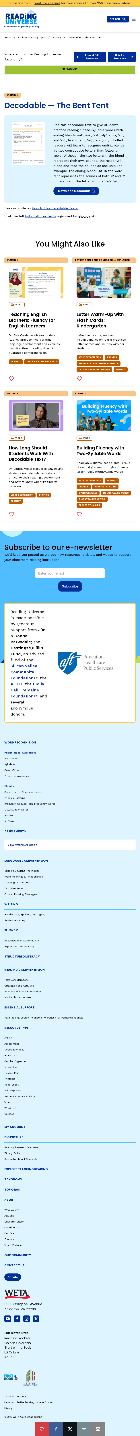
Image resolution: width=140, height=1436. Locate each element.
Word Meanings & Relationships (23, 876)
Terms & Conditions (15, 1396)
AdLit (8, 1357)
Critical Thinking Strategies (20, 894)
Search (115, 19)
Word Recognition (20, 742)
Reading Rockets (17, 1338)
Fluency (56, 37)
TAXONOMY (13, 1179)
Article (8, 1037)
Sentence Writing (14, 920)
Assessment (11, 1043)
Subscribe (70, 586)
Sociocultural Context (17, 997)
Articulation (11, 758)
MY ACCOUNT (14, 1127)
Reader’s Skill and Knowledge (22, 991)
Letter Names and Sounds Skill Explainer (102, 260)
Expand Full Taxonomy (92, 57)
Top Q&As (12, 1189)
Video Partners (13, 1245)
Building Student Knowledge (22, 870)
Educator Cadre (14, 1221)
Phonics (12, 393)
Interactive (10, 1067)
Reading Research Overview (21, 1147)
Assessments (15, 831)
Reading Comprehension (24, 970)
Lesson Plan (11, 1072)
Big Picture (13, 1137)
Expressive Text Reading (19, 946)
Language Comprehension (26, 861)
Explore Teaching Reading (26, 1169)
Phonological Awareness (20, 752)
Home (7, 37)
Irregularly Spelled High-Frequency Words (29, 803)
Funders (9, 1239)
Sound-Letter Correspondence (23, 792)
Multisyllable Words (16, 809)
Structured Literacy (22, 956)
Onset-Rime (11, 770)
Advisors (9, 1215)
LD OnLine (11, 1352)
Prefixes (9, 815)
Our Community (17, 1255)
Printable (9, 1078)
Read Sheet (11, 1084)
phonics (84, 216)
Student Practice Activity (19, 1096)
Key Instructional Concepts (21, 1158)
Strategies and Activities (19, 985)
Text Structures (13, 888)
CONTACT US (14, 1265)
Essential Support (19, 1007)
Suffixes (9, 821)
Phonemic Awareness (17, 776)
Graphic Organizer (15, 1061)
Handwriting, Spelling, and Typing (24, 914)
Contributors (12, 1227)
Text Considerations (16, 979)
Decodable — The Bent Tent (85, 37)
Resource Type (16, 1028)
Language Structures (17, 882)
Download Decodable (75, 192)
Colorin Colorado (17, 1343)
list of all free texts (40, 216)
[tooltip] (42, 1429)
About (9, 1200)
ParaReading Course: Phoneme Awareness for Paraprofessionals (43, 1017)
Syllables (9, 764)
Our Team (10, 1233)
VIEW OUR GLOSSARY (21, 844)
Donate (13, 1277)
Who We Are (11, 1209)
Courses (9, 1113)
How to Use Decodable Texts (55, 208)
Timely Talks (12, 1153)
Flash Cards (11, 1055)
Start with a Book (17, 1347)
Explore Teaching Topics (32, 37)
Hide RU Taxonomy (120, 57)
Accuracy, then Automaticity (21, 940)
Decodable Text (14, 1049)
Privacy (8, 1408)
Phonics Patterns (14, 797)
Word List (10, 1108)
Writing (11, 904)
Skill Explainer (12, 1090)
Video (7, 1102)
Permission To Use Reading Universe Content (29, 1402)
